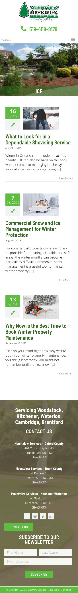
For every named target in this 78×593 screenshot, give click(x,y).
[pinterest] (43, 516)
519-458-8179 (42, 29)
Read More (65, 178)
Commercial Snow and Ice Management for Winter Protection (33, 228)
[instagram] (35, 516)
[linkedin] (51, 516)
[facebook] (27, 516)
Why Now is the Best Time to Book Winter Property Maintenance (36, 331)
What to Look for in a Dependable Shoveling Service (38, 139)
